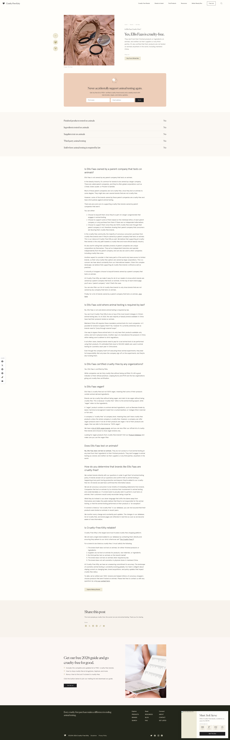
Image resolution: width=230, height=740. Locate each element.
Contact (162, 717)
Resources (184, 3)
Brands (131, 24)
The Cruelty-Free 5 (126, 539)
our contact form (104, 581)
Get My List (70, 685)
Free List (211, 3)
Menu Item (151, 735)
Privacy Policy (103, 735)
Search (134, 720)
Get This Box (212, 733)
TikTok (165, 735)
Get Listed (162, 720)
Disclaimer (94, 735)
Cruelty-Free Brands (144, 3)
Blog (147, 717)
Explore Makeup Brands (93, 589)
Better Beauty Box (197, 3)
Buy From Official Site (133, 58)
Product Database (135, 435)
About (161, 714)
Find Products (172, 3)
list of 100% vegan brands (101, 428)
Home (126, 24)
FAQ (146, 720)
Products (135, 714)
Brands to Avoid (159, 3)
